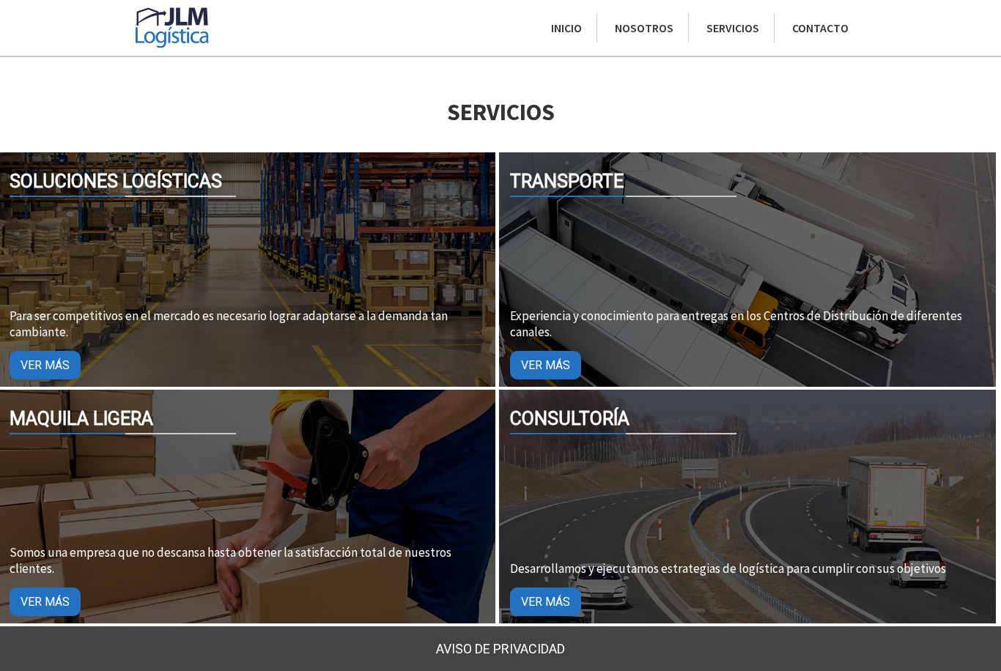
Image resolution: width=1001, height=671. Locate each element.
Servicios (732, 28)
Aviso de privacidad (500, 648)
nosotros (644, 28)
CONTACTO (820, 28)
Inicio (566, 28)
